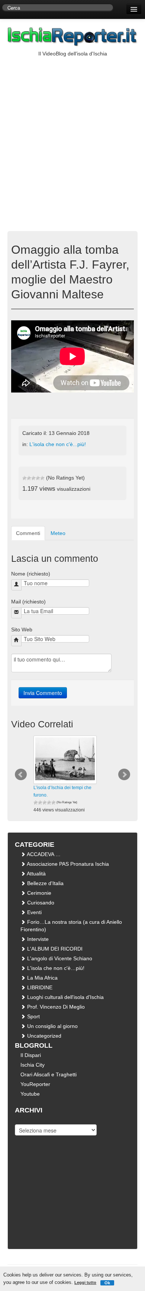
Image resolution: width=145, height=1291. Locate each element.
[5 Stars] (42, 478)
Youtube (30, 1094)
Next (124, 775)
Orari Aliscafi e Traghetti (48, 1074)
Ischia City (32, 1065)
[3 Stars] (33, 478)
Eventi (34, 912)
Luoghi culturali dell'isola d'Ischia (65, 997)
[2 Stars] (29, 478)
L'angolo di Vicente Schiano (59, 958)
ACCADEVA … (43, 854)
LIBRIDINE (39, 987)
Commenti (28, 533)
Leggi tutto (85, 1282)
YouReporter (35, 1084)
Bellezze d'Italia (45, 883)
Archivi (22, 1119)
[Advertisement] (72, 133)
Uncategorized (43, 1036)
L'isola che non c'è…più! (55, 968)
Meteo (58, 533)
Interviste (37, 939)
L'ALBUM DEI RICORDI (54, 949)
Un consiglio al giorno (52, 1026)
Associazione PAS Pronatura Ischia (67, 864)
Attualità (36, 874)
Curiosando (40, 903)
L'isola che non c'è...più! (57, 444)
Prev (21, 775)
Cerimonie (38, 893)
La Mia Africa (42, 978)
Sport (33, 1016)
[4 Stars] (38, 478)
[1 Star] (24, 478)
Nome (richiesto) (30, 574)
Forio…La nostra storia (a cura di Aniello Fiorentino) (71, 925)
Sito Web (21, 629)
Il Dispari (30, 1055)
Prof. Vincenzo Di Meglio (55, 1007)
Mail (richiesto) (28, 602)
